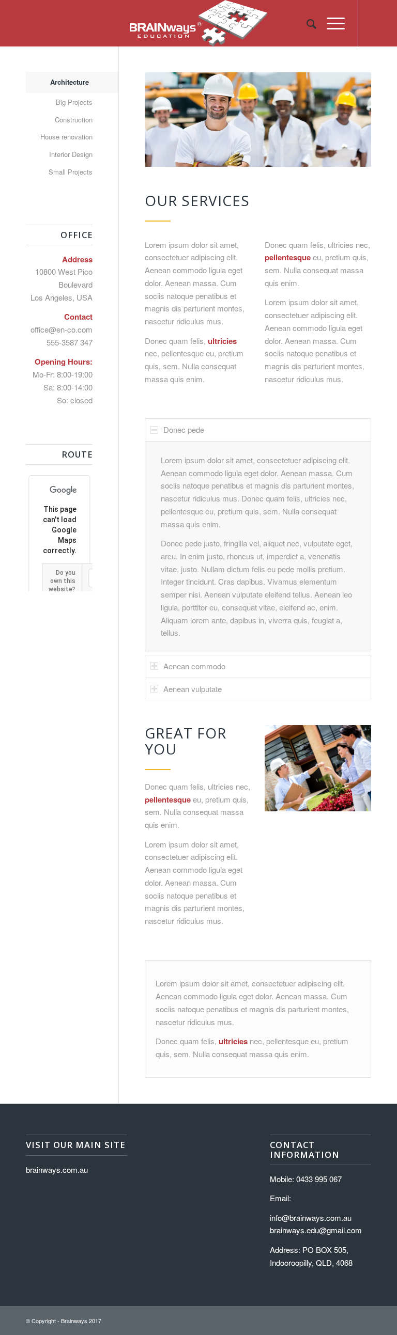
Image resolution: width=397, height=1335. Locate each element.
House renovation (66, 137)
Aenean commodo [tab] (194, 666)
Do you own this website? (62, 581)
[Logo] (198, 23)
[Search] (306, 23)
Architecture (69, 82)
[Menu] (330, 23)
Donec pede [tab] (183, 429)
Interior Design (71, 154)
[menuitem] (306, 23)
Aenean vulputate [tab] (192, 688)
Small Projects (71, 172)
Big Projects (74, 102)
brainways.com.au (57, 1169)
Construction (74, 119)
